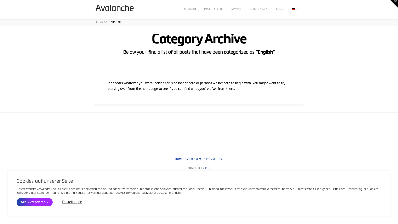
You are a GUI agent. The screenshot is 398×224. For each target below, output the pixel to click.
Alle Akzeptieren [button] (33, 202)
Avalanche (114, 9)
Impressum (193, 159)
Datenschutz (213, 159)
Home (179, 159)
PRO (207, 168)
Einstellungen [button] (72, 202)
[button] (394, 4)
